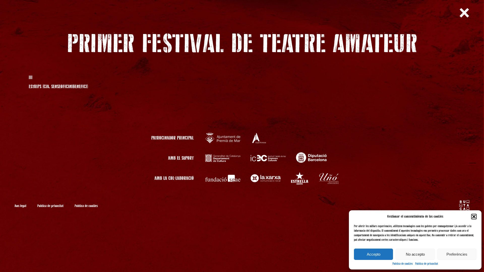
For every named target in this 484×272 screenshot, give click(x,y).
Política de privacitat (426, 263)
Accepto (373, 254)
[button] (473, 216)
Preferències (456, 254)
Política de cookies (402, 263)
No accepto (415, 254)
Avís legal (20, 206)
